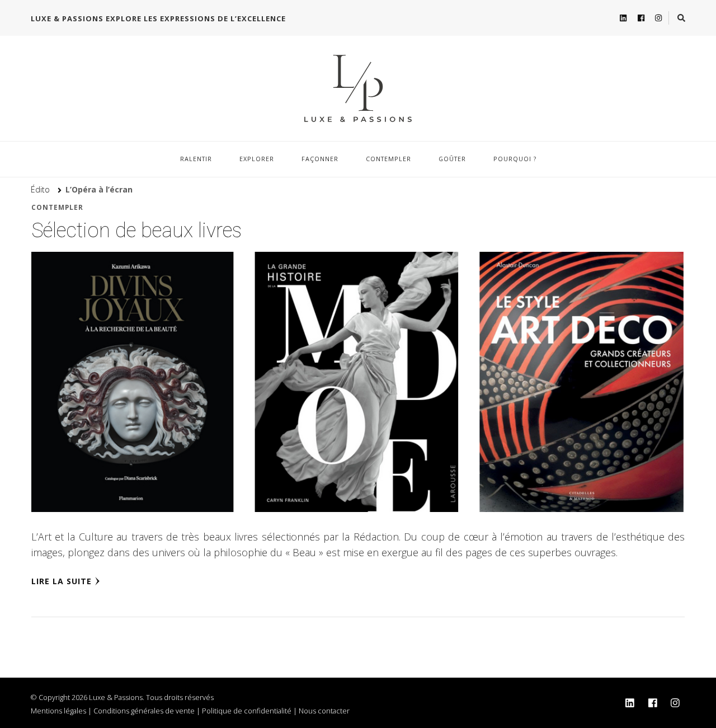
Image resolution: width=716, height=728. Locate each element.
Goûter (452, 158)
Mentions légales (58, 711)
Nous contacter (324, 711)
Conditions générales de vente (144, 711)
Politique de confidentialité (246, 711)
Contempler (388, 158)
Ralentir (196, 158)
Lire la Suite (61, 581)
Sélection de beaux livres (136, 230)
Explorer (256, 158)
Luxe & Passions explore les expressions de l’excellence (158, 18)
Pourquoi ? (514, 158)
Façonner (320, 158)
